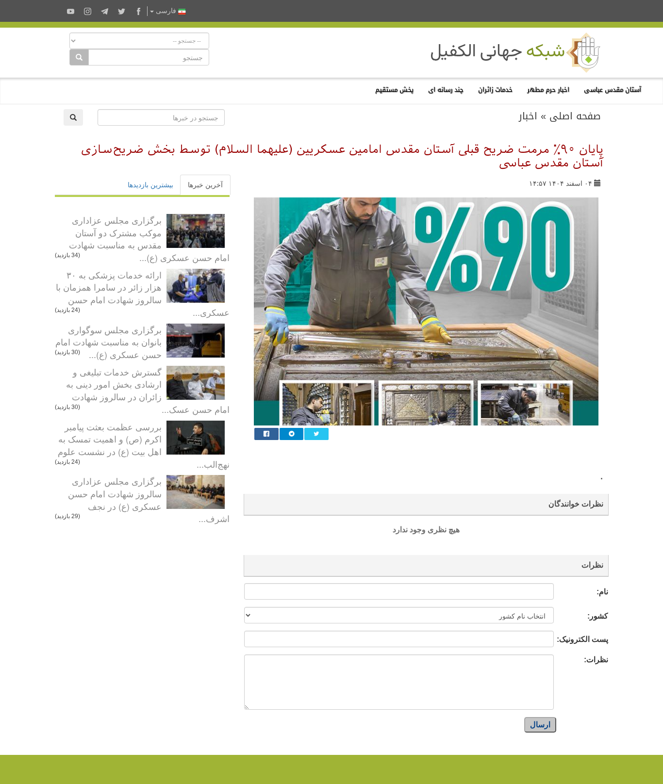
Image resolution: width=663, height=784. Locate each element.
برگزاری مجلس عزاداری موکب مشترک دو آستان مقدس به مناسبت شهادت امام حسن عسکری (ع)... (149, 238)
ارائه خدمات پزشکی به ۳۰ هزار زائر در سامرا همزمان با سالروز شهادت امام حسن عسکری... (143, 293)
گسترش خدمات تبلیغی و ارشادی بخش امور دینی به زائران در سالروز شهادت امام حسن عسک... (148, 390)
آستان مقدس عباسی (612, 89)
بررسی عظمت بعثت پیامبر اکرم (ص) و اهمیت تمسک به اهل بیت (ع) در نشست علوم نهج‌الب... (144, 445)
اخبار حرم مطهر (548, 89)
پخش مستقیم (394, 89)
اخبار (528, 116)
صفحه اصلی (575, 116)
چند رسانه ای (446, 89)
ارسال (540, 724)
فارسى (166, 11)
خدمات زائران (495, 89)
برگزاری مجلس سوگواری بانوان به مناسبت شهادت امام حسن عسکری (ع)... (108, 341)
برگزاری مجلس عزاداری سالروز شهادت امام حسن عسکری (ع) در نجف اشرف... (149, 499)
